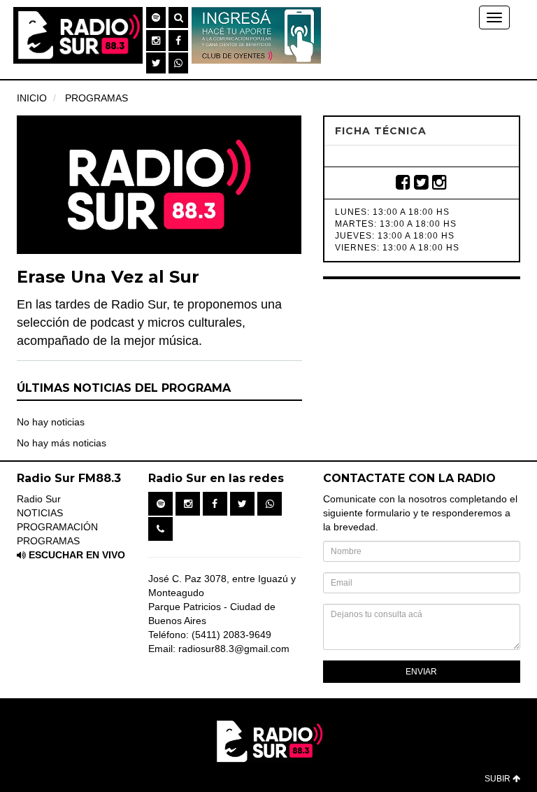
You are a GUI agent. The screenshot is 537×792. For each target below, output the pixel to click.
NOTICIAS (40, 512)
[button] (156, 17)
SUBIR (499, 779)
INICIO (32, 98)
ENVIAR (421, 672)
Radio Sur (39, 498)
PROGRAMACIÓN (57, 526)
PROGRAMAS (96, 98)
